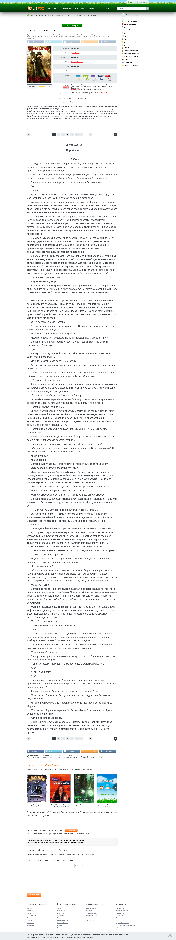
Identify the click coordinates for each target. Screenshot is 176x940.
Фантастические (91, 913)
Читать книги (52, 8)
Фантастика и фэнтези (131, 21)
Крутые (29, 920)
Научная (59, 918)
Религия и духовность (131, 50)
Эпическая (60, 928)
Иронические (31, 913)
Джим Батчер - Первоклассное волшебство (107, 805)
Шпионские (30, 925)
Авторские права (72, 26)
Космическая (61, 915)
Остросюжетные (91, 915)
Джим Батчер (75, 53)
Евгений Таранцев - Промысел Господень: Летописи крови (60, 805)
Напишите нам (75, 89)
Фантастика (102, 8)
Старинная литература (131, 56)
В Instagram (70, 42)
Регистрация (143, 2)
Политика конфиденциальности (126, 925)
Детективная (61, 913)
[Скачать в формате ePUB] (86, 80)
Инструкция (103, 93)
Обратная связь (121, 928)
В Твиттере (52, 42)
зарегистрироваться (50, 842)
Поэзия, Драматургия (131, 65)
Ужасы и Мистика (77, 62)
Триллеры (30, 923)
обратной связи (87, 937)
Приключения (128, 39)
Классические (31, 918)
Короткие (89, 910)
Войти (132, 2)
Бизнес (126, 47)
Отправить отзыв (34, 894)
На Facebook (35, 42)
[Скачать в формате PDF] (108, 80)
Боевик (29, 908)
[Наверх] (170, 936)
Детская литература (130, 42)
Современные (91, 918)
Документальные (129, 33)
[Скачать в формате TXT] (93, 80)
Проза (126, 36)
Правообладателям (122, 923)
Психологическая (62, 920)
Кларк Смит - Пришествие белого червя (37, 805)
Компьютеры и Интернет (132, 62)
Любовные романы (87, 8)
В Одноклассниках (91, 42)
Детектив (30, 910)
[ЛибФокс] (36, 8)
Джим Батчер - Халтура (83, 805)
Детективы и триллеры (67, 8)
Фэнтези (59, 925)
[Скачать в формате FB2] (78, 80)
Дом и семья (128, 45)
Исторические (31, 915)
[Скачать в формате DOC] (100, 80)
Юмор (126, 59)
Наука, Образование (130, 30)
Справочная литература (131, 53)
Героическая (61, 910)
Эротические (90, 920)
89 (90, 134)
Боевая (59, 908)
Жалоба (66, 87)
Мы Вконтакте (108, 42)
